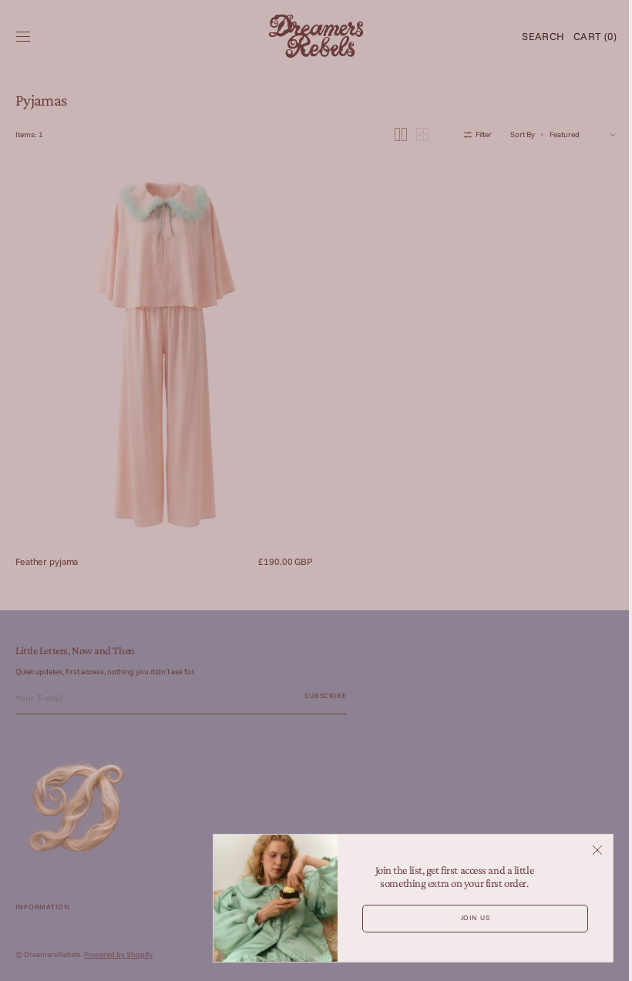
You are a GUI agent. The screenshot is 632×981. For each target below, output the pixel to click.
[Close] (586, 850)
